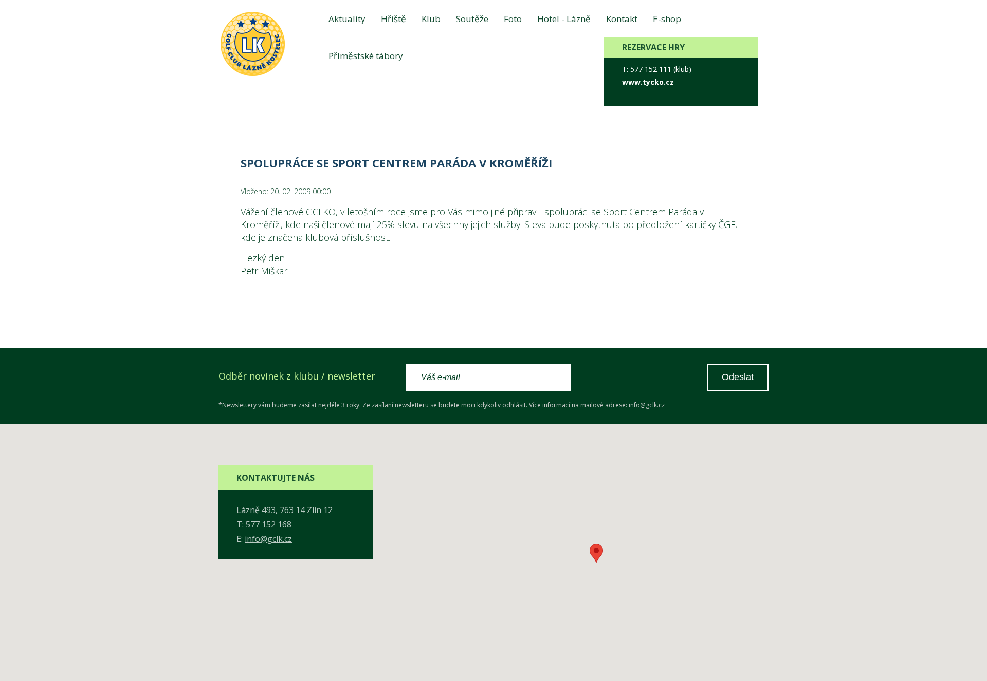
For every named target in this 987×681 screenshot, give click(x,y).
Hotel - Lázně (564, 19)
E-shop (667, 19)
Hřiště (393, 19)
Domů (227, 92)
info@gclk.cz (268, 538)
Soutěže (472, 19)
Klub (431, 19)
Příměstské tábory (365, 56)
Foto (513, 19)
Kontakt (621, 19)
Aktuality (346, 19)
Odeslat (738, 377)
